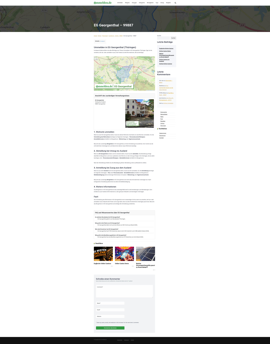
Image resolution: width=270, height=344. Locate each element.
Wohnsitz (127, 2)
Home (95, 36)
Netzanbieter (150, 2)
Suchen (159, 35)
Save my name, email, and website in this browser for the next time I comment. (118, 322)
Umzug (162, 2)
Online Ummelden (168, 103)
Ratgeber (168, 2)
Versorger (134, 2)
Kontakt (161, 138)
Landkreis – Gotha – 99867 (116, 36)
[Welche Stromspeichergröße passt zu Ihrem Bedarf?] (145, 254)
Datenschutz (162, 133)
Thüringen (105, 36)
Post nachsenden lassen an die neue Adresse (166, 88)
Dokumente (142, 2)
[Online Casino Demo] (124, 254)
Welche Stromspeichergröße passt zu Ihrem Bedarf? (145, 265)
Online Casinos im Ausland (164, 60)
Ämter (99, 36)
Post (157, 2)
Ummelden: (120, 2)
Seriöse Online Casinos (165, 64)
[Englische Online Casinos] (103, 254)
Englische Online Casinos (102, 263)
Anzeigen (102, 41)
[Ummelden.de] (102, 2)
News (138, 260)
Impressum (162, 135)
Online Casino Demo (122, 263)
